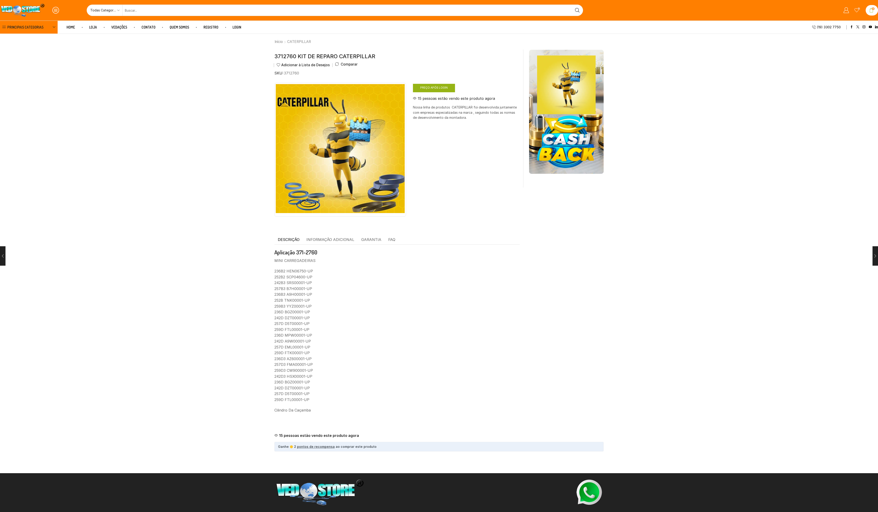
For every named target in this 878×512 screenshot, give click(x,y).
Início (279, 42)
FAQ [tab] (391, 239)
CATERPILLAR (299, 42)
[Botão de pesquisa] (577, 10)
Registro (210, 27)
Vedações (119, 27)
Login (237, 27)
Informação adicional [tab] (330, 239)
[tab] (288, 240)
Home (71, 27)
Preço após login (434, 87)
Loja (93, 27)
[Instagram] (863, 27)
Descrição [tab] (289, 239)
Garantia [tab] (371, 239)
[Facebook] (851, 27)
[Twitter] (857, 27)
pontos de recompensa (316, 447)
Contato (148, 27)
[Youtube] (870, 27)
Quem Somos (179, 27)
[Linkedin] (876, 27)
